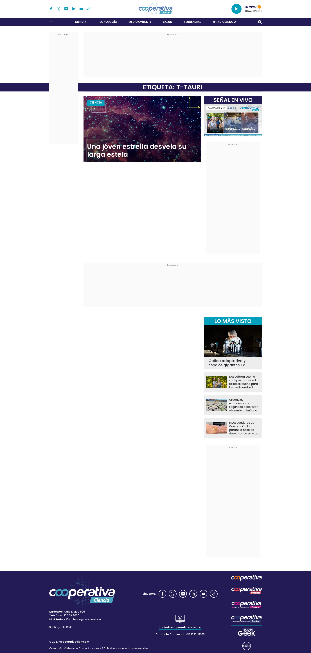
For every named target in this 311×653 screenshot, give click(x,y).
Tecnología (107, 22)
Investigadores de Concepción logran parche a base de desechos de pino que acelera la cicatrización (244, 428)
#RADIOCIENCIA (224, 22)
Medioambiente (140, 22)
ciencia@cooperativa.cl (87, 619)
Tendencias (192, 22)
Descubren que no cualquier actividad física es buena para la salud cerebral (243, 382)
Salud (167, 22)
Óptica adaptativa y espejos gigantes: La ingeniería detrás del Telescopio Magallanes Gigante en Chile (229, 363)
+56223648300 (195, 634)
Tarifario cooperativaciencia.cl (180, 627)
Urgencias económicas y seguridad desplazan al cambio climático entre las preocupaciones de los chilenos (243, 405)
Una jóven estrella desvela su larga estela (136, 151)
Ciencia (80, 22)
